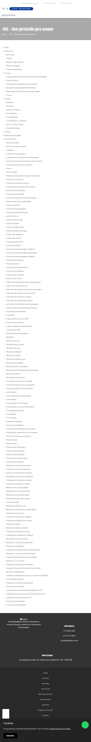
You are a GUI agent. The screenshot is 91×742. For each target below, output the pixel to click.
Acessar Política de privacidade (60, 729)
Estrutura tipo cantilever (15, 275)
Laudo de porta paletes (15, 322)
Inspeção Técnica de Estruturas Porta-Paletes (24, 568)
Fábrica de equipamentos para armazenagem (24, 282)
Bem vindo (10, 55)
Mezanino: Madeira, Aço (16, 572)
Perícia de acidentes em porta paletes (21, 385)
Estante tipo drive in (14, 238)
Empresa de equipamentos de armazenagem (24, 176)
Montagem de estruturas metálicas (20, 476)
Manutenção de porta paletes (18, 333)
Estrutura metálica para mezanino (19, 473)
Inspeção (45, 705)
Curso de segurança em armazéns (19, 165)
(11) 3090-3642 (49, 3)
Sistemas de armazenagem (17, 458)
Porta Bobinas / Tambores (16, 121)
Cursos (9, 95)
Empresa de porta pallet (15, 194)
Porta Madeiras (12, 117)
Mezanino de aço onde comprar (18, 498)
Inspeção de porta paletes (16, 311)
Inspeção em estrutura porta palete (20, 583)
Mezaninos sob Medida (15, 546)
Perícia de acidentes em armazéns (19, 381)
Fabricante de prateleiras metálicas (20, 300)
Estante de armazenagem (16, 209)
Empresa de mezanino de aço (18, 183)
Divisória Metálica (13, 128)
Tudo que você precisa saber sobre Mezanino (23, 550)
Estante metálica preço (15, 227)
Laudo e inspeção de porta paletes (19, 326)
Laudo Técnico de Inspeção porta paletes (22, 557)
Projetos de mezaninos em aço (18, 531)
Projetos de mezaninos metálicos (19, 517)
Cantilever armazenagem (16, 154)
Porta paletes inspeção (15, 579)
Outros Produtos (10, 139)
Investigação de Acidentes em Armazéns (22, 84)
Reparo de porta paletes (16, 454)
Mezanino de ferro (13, 348)
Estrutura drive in (13, 264)
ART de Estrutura (13, 143)
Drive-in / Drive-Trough (15, 124)
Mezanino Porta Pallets (15, 586)
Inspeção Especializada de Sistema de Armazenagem (27, 77)
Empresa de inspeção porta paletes (20, 564)
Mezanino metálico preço (16, 359)
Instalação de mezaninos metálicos (20, 535)
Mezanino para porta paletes (17, 366)
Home (4, 34)
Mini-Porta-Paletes (45, 694)
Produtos (7, 99)
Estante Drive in (12, 216)
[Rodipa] (9, 15)
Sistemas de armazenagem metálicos (21, 256)
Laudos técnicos (13, 80)
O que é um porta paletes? (16, 605)
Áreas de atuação (13, 66)
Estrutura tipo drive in (14, 278)
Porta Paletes (12, 113)
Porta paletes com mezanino (17, 403)
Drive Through (12, 172)
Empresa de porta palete (16, 190)
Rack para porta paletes (15, 451)
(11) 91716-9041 (65, 3)
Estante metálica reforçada (17, 231)
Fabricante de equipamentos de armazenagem (24, 289)
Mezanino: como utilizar (15, 561)
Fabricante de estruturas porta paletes (21, 293)
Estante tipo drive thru (15, 242)
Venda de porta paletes (15, 462)
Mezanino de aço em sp (15, 513)
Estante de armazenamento (17, 212)
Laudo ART (11, 315)
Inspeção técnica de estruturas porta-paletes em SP (26, 594)
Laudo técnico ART (13, 330)
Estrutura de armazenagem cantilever (21, 249)
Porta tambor (12, 418)
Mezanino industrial (14, 352)
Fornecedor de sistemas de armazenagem (22, 304)
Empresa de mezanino (15, 179)
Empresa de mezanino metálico (18, 484)
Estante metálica (13, 223)
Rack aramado (12, 440)
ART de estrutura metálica (16, 146)
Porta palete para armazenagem (19, 396)
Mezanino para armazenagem (18, 495)
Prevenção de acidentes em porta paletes (22, 432)
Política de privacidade (12, 135)
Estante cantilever (13, 205)
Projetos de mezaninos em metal (19, 520)
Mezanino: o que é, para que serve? (20, 542)
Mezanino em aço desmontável (18, 491)
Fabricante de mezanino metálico (19, 297)
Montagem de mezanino (16, 377)
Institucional (8, 51)
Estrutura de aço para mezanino (19, 469)
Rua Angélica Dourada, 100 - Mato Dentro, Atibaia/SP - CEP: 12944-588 (45, 660)
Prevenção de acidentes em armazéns (21, 429)
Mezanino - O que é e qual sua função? (21, 553)
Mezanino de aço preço (15, 344)
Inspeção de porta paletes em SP (19, 597)
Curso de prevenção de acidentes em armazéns (24, 161)
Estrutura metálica (13, 524)
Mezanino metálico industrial (17, 528)
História (9, 58)
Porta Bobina (11, 392)
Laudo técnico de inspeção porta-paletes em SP (24, 590)
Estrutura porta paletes (15, 271)
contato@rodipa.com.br (69, 641)
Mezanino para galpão (15, 363)
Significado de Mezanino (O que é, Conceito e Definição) (27, 575)
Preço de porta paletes (15, 425)
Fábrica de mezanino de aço (17, 286)
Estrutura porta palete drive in (18, 267)
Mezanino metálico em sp (16, 506)
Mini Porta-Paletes (13, 110)
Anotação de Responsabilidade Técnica (21, 88)
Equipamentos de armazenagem (19, 201)
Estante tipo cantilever (15, 234)
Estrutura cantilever (14, 245)
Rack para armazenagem (16, 447)
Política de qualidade (14, 69)
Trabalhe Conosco (45, 710)
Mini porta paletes (13, 374)
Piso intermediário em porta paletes (20, 388)
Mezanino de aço (13, 341)
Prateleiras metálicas (14, 421)
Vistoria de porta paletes (16, 601)
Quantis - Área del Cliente (21, 9)
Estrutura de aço (13, 502)
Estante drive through (15, 220)
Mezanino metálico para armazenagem (21, 509)
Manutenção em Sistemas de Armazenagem (23, 91)
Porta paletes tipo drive (15, 410)
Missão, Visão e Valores (15, 62)
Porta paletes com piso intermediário (20, 407)
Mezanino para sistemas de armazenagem (23, 370)
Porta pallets (11, 414)
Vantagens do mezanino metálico (19, 480)
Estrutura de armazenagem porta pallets (22, 253)
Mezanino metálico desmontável (19, 465)
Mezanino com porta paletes (17, 539)
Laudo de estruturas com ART (18, 319)
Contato (7, 132)
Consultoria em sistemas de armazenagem (23, 157)
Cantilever (10, 106)
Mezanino (10, 102)
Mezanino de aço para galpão (18, 487)
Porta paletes (12, 399)
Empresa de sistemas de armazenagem (22, 198)
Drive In (9, 168)
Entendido (10, 736)
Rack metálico (12, 443)
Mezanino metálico (14, 355)
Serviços (7, 73)
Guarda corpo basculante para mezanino (22, 308)
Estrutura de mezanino (15, 260)
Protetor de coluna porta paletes (19, 436)
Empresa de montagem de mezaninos (21, 187)
